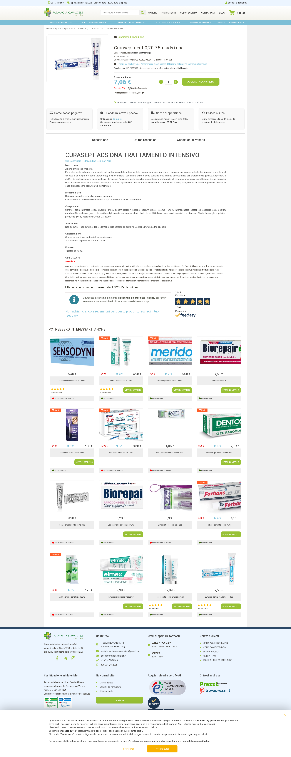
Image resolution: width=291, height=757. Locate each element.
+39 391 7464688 (109, 660)
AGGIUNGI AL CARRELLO (200, 81)
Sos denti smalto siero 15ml (121, 453)
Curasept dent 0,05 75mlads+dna (219, 597)
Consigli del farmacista (110, 687)
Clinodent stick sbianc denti (72, 453)
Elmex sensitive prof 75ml (121, 381)
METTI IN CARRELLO (133, 390)
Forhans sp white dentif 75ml (219, 525)
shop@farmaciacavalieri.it (113, 656)
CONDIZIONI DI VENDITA (214, 647)
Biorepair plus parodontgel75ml (121, 525)
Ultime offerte (106, 691)
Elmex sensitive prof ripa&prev (121, 597)
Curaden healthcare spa (141, 53)
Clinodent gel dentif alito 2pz (170, 525)
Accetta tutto (162, 748)
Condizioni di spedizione (131, 37)
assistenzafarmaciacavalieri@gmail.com (120, 651)
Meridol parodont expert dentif (169, 381)
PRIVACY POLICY (211, 651)
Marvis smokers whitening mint (72, 525)
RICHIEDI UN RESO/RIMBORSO (217, 660)
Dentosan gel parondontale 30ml (218, 453)
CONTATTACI (209, 656)
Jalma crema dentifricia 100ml (72, 597)
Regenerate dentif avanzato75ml (170, 597)
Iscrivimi (119, 700)
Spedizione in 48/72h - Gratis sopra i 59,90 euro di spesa (99, 2)
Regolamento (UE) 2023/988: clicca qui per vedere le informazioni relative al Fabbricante (151, 68)
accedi (231, 2)
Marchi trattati (106, 682)
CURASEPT (124, 56)
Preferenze (128, 748)
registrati (242, 2)
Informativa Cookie (199, 741)
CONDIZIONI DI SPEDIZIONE (216, 643)
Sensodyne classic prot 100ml (72, 381)
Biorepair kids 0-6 (219, 381)
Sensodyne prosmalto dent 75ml (170, 453)
